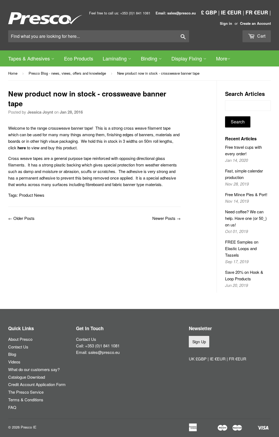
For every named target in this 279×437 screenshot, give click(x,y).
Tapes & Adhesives (29, 58)
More (221, 58)
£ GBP (209, 12)
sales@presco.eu (104, 352)
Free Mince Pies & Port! (246, 194)
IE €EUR (231, 12)
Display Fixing (187, 58)
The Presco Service (26, 392)
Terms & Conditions (25, 399)
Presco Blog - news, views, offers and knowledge (67, 73)
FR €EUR (256, 12)
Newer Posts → (166, 218)
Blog (12, 354)
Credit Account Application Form (37, 384)
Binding (150, 58)
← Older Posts (21, 218)
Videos (14, 362)
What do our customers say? (34, 369)
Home (12, 73)
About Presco (20, 339)
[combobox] (98, 36)
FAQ (12, 407)
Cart (260, 36)
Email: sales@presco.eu (176, 13)
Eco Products (78, 58)
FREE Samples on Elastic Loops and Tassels (241, 248)
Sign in (226, 23)
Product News (31, 195)
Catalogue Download (26, 377)
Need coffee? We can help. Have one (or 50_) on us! (246, 218)
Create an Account (255, 23)
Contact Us (18, 347)
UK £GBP (198, 359)
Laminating (115, 58)
